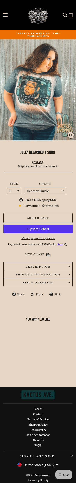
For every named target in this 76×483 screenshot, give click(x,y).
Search (38, 409)
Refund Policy (38, 430)
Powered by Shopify (38, 480)
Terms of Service (38, 419)
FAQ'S (38, 445)
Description (38, 266)
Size (14, 183)
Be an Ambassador (38, 435)
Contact (38, 414)
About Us (38, 440)
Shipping (23, 166)
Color (45, 183)
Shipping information (38, 274)
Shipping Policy (38, 424)
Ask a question (38, 282)
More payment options (38, 238)
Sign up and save (37, 456)
